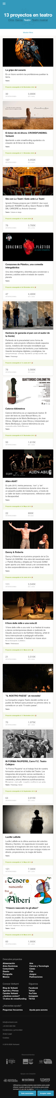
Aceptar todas (45, 1093)
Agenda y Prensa (10, 990)
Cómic (32, 968)
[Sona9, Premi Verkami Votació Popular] (45, 1081)
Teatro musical (40, 20)
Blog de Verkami (10, 987)
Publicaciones (36, 976)
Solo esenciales (27, 1093)
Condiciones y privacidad (12, 1030)
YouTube (33, 993)
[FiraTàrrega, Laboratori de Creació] (28, 1081)
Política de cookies (41, 1089)
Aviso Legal (7, 1034)
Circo (11, 20)
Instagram (33, 996)
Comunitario (8, 968)
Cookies (6, 1037)
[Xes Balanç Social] (28, 1061)
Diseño (6, 971)
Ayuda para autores (38, 1009)
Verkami (28, 4)
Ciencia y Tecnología (39, 966)
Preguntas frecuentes (13, 1009)
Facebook (33, 987)
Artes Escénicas (10, 966)
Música (6, 976)
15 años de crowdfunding (15, 998)
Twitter (32, 990)
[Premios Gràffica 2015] (11, 1061)
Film (31, 971)
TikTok (32, 998)
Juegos (32, 974)
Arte (31, 963)
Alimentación (9, 963)
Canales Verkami (10, 993)
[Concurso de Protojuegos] (11, 1081)
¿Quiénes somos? (11, 996)
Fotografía (7, 974)
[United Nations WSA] (45, 1061)
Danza (18, 20)
